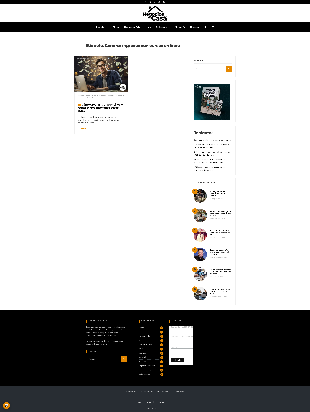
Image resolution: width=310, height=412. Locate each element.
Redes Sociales (163, 27)
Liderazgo (194, 27)
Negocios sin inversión (147, 370)
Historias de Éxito (132, 27)
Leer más (84, 128)
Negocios (100, 27)
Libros (148, 27)
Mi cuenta (160, 402)
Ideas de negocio (84, 96)
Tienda (116, 27)
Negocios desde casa (106, 96)
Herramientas (143, 332)
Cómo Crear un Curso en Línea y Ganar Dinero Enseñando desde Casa (100, 108)
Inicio (139, 402)
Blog (171, 402)
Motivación (180, 27)
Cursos (141, 327)
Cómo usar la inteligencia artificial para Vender (212, 140)
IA (139, 340)
